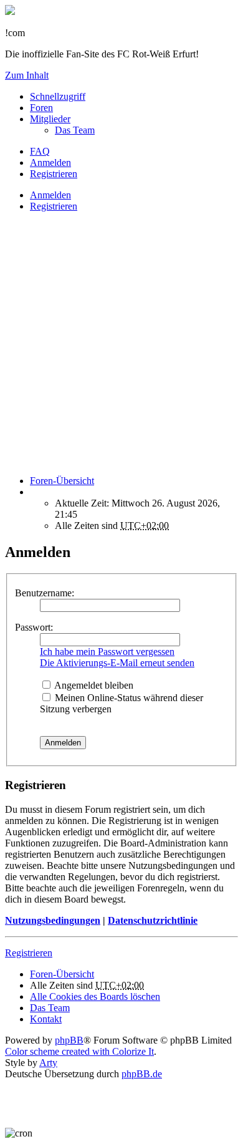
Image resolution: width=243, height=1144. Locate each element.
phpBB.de (142, 1074)
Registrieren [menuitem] (53, 173)
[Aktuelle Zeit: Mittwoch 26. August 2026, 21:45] (33, 492)
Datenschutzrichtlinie (153, 920)
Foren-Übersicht (62, 974)
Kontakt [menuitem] (46, 1019)
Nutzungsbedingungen (52, 920)
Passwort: (34, 627)
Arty (48, 1062)
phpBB (69, 1040)
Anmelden (50, 195)
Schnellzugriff (57, 96)
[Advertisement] (121, 343)
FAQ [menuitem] (40, 151)
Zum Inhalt (27, 75)
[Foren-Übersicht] (10, 11)
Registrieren (53, 206)
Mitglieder (50, 119)
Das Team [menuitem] (75, 130)
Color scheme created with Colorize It (79, 1051)
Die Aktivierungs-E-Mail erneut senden (117, 662)
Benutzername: (44, 593)
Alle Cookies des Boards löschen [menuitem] (95, 996)
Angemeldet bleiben (92, 685)
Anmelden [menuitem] (50, 162)
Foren (41, 107)
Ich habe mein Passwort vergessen (107, 651)
